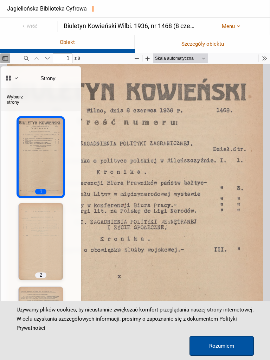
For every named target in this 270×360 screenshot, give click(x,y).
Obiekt (67, 42)
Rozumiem (221, 346)
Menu (228, 26)
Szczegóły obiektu (202, 44)
